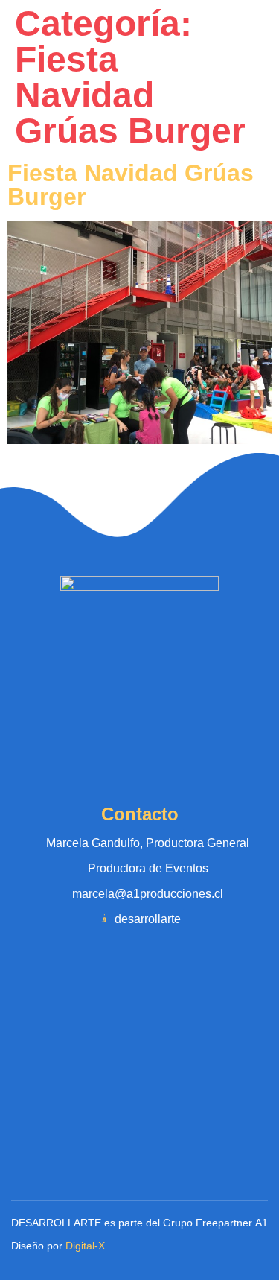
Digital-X (85, 1246)
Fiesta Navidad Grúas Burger (130, 184)
